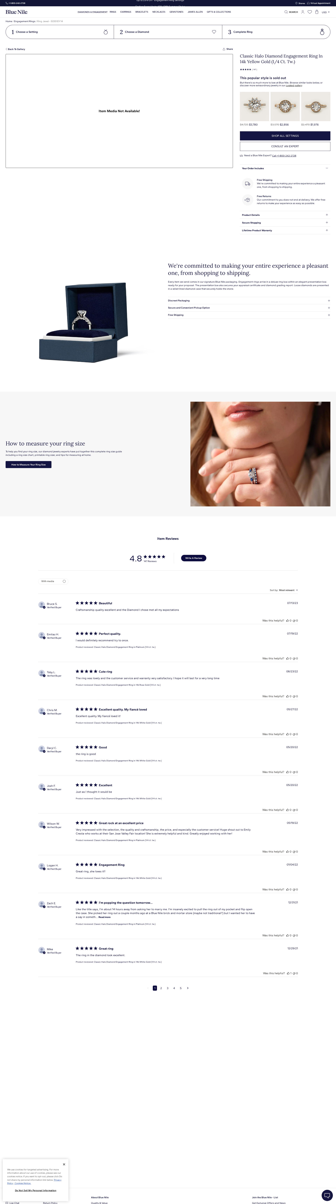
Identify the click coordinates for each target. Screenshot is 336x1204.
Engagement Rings (24, 21)
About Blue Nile (100, 1197)
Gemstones (176, 12)
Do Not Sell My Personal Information (35, 1190)
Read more (105, 917)
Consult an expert (285, 146)
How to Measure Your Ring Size (28, 464)
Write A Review (193, 558)
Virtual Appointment (320, 3)
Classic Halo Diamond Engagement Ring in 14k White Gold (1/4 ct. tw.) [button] (128, 723)
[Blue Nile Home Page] (17, 12)
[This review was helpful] (287, 620)
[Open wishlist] (310, 12)
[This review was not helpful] (294, 620)
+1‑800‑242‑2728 (17, 3)
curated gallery (294, 85)
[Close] (64, 1164)
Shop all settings (285, 135)
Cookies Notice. (22, 1183)
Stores (302, 3)
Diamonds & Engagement (93, 12)
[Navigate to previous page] (148, 988)
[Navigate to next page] (188, 988)
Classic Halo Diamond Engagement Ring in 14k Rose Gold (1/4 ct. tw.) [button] (127, 685)
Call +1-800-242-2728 (284, 155)
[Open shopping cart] (317, 12)
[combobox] (284, 590)
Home (9, 21)
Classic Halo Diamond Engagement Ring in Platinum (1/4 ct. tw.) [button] (125, 647)
